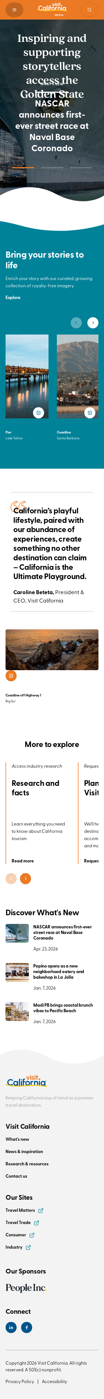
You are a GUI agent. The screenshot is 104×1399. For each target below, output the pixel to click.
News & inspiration (24, 1151)
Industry (14, 1247)
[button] (14, 10)
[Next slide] (92, 322)
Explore (13, 297)
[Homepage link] (52, 9)
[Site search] (89, 10)
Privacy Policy (20, 1381)
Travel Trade (19, 1222)
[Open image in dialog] (11, 675)
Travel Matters (21, 1210)
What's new (17, 1139)
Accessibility (54, 1381)
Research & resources (27, 1163)
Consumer (16, 1234)
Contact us (16, 1176)
